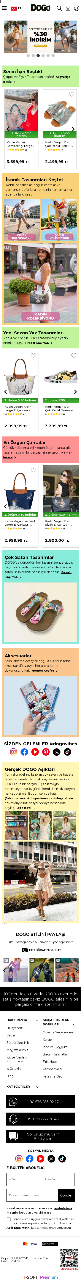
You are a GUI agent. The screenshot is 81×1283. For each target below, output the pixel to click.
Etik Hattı (50, 1062)
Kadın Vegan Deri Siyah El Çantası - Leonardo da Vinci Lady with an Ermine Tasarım (60, 522)
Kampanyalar (52, 1069)
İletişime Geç (52, 1076)
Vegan (11, 1035)
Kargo (47, 1040)
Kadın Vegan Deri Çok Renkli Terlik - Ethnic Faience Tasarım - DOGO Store (58, 144)
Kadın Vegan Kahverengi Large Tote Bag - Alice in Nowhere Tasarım (20, 144)
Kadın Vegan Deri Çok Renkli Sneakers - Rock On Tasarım (60, 408)
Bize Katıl (24, 808)
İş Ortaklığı (14, 1069)
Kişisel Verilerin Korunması (17, 1059)
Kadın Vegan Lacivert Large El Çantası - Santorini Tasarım (20, 522)
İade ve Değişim (55, 1047)
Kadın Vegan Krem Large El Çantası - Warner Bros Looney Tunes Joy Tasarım (20, 408)
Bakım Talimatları (55, 1054)
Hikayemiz (14, 1028)
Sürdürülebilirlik (17, 1043)
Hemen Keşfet (43, 670)
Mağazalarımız (17, 1050)
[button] (28, 55)
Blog (10, 1076)
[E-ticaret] (41, 1278)
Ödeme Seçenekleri (58, 1032)
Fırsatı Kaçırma (37, 343)
